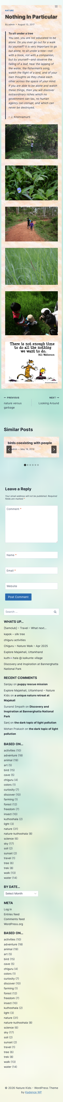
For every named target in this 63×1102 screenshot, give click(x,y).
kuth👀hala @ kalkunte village (23, 658)
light (6, 823)
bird (6, 770)
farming (9, 799)
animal (8, 760)
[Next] (54, 449)
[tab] (25, 465)
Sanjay (8, 684)
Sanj (7, 722)
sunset (8, 853)
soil (6, 848)
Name (12, 555)
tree (6, 863)
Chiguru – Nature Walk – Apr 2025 (26, 646)
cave (7, 775)
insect (8, 814)
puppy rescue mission (32, 684)
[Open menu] (56, 6)
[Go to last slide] (9, 449)
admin (11, 24)
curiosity (9, 789)
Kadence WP (33, 1092)
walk (7, 872)
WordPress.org (13, 924)
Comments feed (14, 919)
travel (7, 858)
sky (6, 843)
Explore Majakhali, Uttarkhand (23, 652)
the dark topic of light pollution (35, 722)
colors (8, 784)
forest (7, 804)
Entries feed (12, 914)
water (7, 877)
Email (11, 570)
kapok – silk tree (14, 634)
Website (12, 586)
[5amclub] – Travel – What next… (25, 628)
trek (6, 868)
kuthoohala (11, 819)
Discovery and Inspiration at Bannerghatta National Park (29, 711)
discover (9, 794)
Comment (14, 509)
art (6, 765)
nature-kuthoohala (16, 833)
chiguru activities (15, 640)
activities (9, 750)
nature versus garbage (13, 402)
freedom (9, 809)
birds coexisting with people (30, 443)
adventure (10, 755)
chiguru (8, 779)
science (9, 838)
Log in (8, 909)
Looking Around (49, 400)
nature (8, 828)
